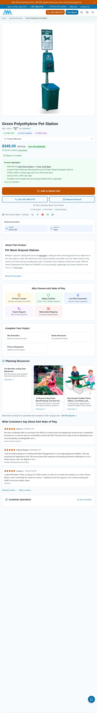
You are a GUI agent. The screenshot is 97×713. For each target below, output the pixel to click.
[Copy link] (32, 215)
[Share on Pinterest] (43, 215)
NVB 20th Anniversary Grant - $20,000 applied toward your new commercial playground (46, 2)
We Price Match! (15, 150)
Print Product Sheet (12, 215)
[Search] (81, 12)
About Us (73, 7)
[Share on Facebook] (37, 215)
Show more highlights (11, 182)
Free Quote (72, 12)
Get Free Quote (68, 416)
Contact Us (85, 7)
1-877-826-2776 (36, 7)
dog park (42, 255)
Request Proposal (73, 199)
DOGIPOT (26, 129)
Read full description (13, 276)
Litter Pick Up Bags (25, 167)
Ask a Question (86, 500)
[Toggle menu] (92, 12)
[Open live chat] (91, 699)
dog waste (18, 268)
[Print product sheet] (53, 215)
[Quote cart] (87, 12)
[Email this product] (48, 215)
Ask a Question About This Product (50, 205)
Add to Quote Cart (50, 191)
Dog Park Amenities (16, 18)
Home (4, 18)
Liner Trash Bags (44, 167)
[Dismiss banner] (94, 2)
